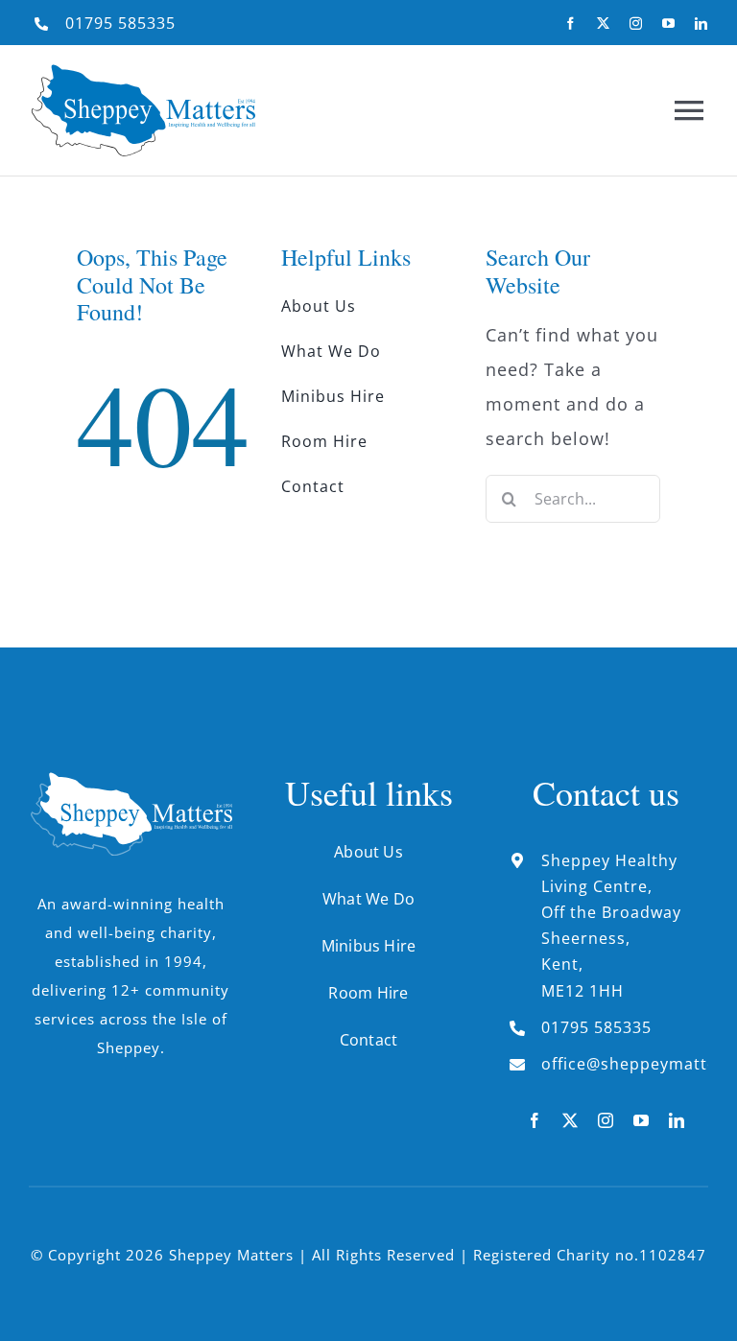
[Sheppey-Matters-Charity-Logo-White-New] (131, 780)
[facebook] (571, 23)
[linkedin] (701, 23)
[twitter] (603, 23)
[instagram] (636, 23)
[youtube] (669, 23)
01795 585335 (120, 23)
